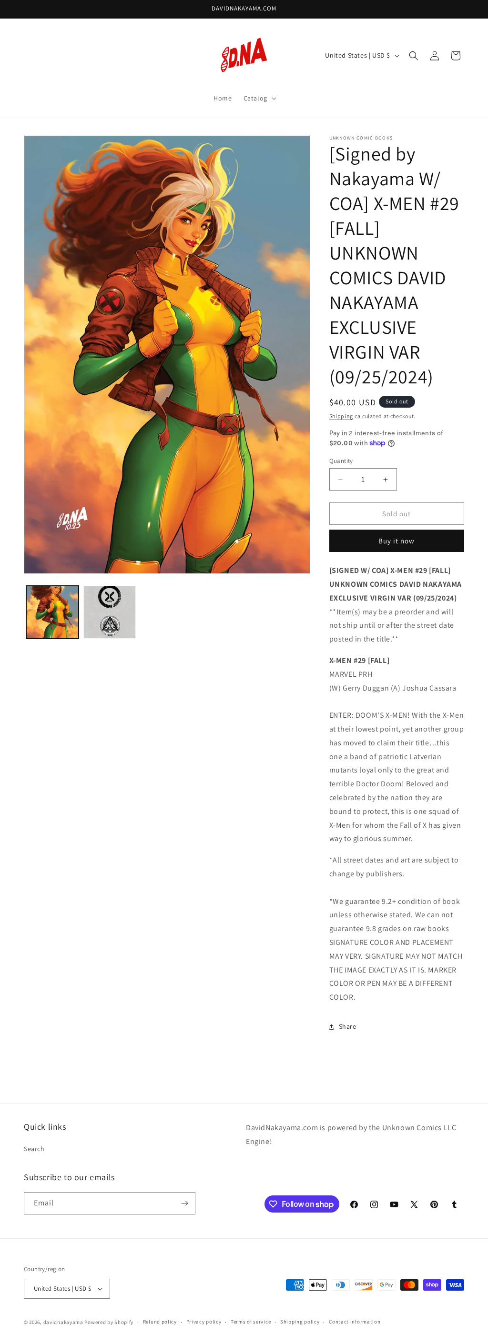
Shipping (341, 416)
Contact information (354, 1321)
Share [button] (347, 1026)
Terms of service (251, 1321)
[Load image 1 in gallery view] (52, 612)
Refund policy (160, 1321)
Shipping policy (300, 1321)
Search (34, 1148)
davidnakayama (63, 1322)
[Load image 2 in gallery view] (109, 612)
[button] (259, 98)
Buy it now (396, 540)
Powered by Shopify (108, 1322)
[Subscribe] (184, 1203)
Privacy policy (204, 1321)
